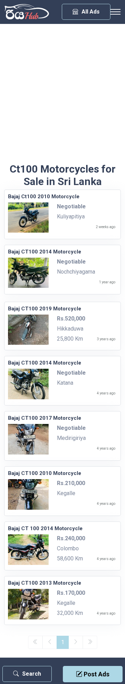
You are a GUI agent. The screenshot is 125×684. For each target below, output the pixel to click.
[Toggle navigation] (115, 12)
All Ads (91, 11)
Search (31, 673)
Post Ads (95, 674)
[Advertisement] (62, 96)
